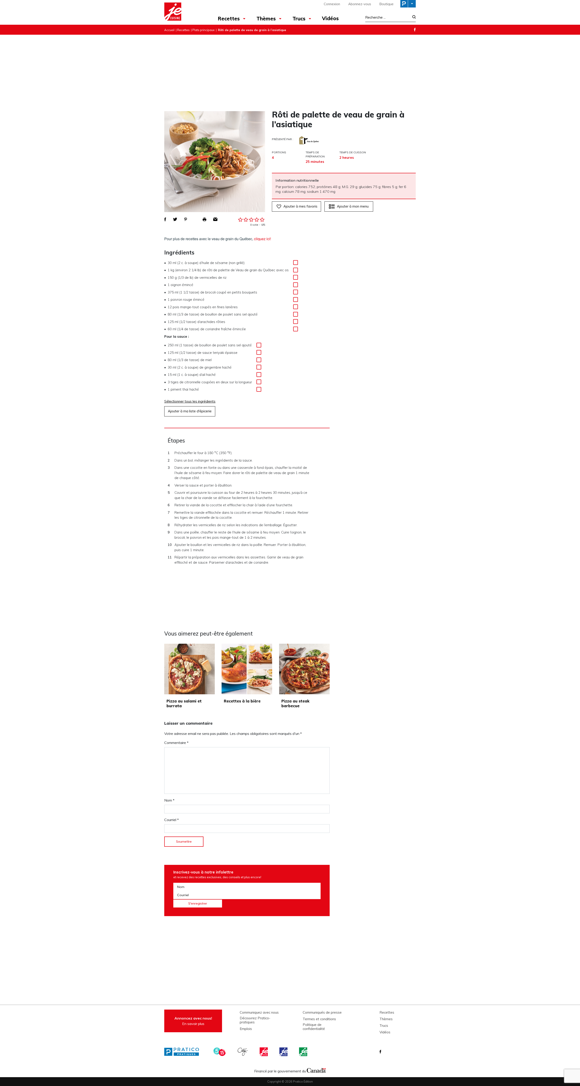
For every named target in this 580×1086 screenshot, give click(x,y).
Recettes (229, 18)
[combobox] (387, 17)
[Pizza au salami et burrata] (189, 669)
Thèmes (266, 18)
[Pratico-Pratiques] (183, 1051)
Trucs (298, 18)
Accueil (169, 30)
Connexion (332, 4)
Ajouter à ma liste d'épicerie (190, 411)
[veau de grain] (309, 140)
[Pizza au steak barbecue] (304, 669)
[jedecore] (283, 1051)
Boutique (386, 4)
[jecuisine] (264, 1051)
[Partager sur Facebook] (165, 219)
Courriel (171, 819)
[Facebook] (415, 29)
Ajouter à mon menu (353, 206)
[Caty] (243, 1051)
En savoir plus (193, 1021)
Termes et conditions (319, 1019)
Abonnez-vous (359, 4)
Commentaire (176, 742)
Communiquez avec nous (259, 1012)
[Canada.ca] (316, 1070)
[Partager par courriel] (215, 219)
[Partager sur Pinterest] (185, 219)
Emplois (246, 1029)
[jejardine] (303, 1051)
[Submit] (413, 17)
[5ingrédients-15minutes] (220, 1051)
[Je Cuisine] (184, 12)
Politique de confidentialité (314, 1027)
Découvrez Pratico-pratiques (255, 1020)
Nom (169, 800)
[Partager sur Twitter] (175, 219)
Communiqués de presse (322, 1012)
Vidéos (330, 18)
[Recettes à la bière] (247, 669)
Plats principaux (203, 30)
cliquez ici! (262, 239)
